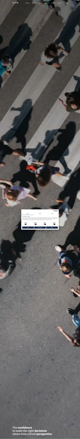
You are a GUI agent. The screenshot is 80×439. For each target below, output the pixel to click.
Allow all (52, 227)
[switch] (35, 224)
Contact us (53, 3)
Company (47, 3)
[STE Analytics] (15, 3)
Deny (28, 227)
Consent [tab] (27, 213)
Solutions (27, 3)
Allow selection (40, 227)
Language (60, 3)
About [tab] (52, 213)
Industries (34, 3)
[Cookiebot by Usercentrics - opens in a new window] (54, 211)
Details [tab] (40, 213)
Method (40, 3)
